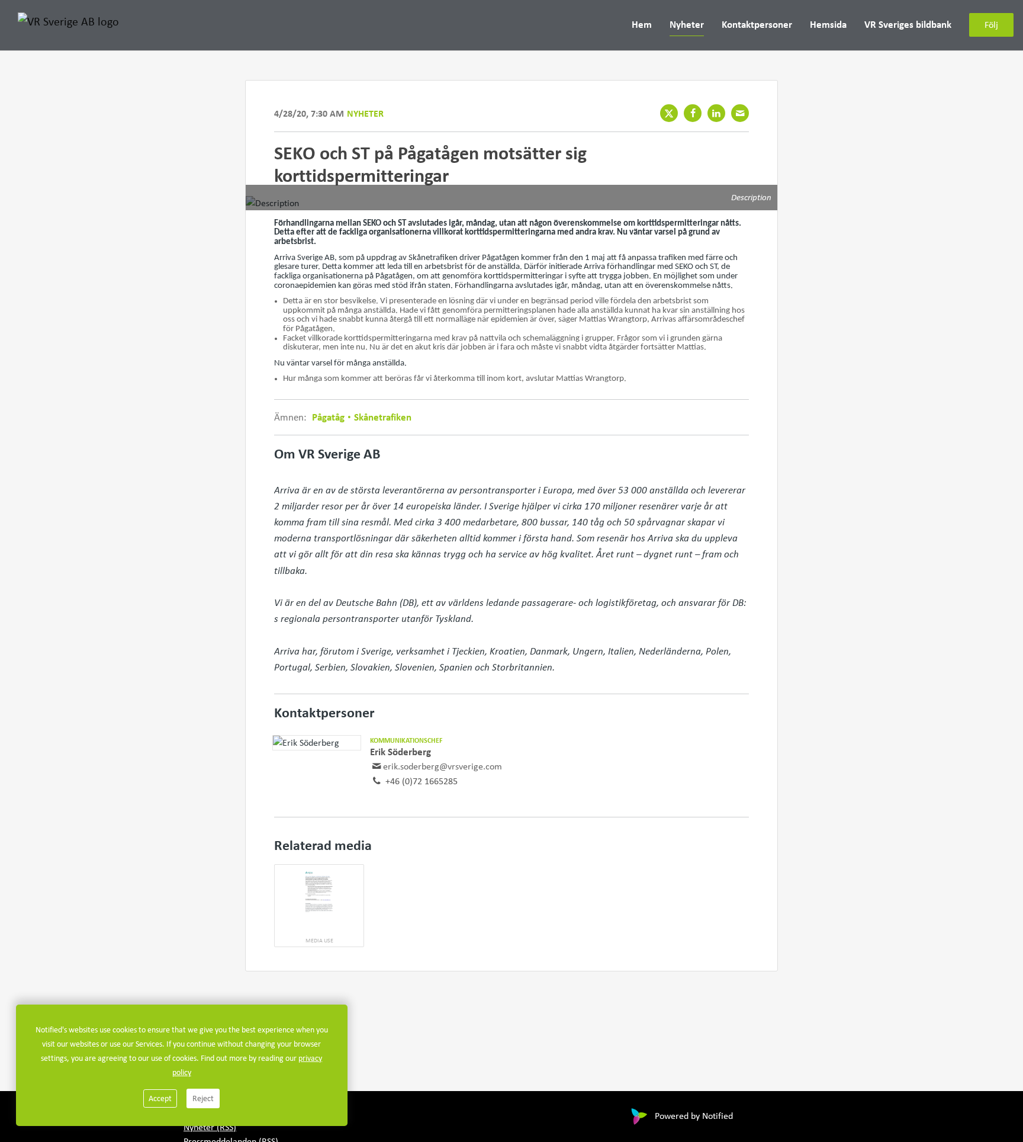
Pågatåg (329, 417)
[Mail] (740, 113)
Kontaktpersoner (757, 24)
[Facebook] (693, 113)
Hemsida (828, 24)
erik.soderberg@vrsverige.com (442, 766)
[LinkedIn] (716, 113)
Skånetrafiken (381, 417)
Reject (203, 1098)
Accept (160, 1098)
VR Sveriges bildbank (907, 24)
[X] (669, 113)
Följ (991, 25)
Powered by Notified (694, 1115)
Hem (642, 24)
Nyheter (687, 24)
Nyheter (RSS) (210, 1127)
